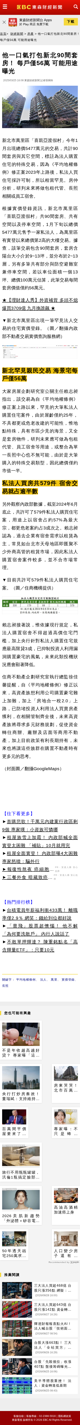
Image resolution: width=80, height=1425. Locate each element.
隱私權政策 (64, 1416)
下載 (71, 21)
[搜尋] (74, 10)
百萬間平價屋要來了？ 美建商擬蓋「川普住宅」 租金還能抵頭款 (14, 1132)
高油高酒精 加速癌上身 (66, 1209)
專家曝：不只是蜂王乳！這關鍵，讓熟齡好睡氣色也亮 (66, 1132)
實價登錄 (68, 979)
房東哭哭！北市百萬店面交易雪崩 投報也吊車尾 (66, 1088)
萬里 (54, 979)
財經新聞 (16, 33)
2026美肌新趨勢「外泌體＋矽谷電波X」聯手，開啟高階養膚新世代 (21, 1218)
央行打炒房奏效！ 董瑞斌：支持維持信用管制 (21, 1097)
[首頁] (40, 6)
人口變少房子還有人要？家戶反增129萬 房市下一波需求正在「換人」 (66, 1253)
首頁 (3, 33)
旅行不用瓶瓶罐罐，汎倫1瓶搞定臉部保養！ (21, 1175)
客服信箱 (18, 1416)
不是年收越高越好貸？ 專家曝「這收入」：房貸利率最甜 (21, 1053)
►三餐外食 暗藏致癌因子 (27, 878)
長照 (5, 985)
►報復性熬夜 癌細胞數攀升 (28, 870)
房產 (30, 33)
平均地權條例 (26, 979)
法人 (43, 979)
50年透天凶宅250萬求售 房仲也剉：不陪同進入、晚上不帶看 (14, 1253)
